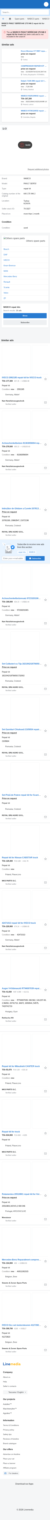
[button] (46, 4)
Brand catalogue (9, 1443)
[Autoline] (10, 18)
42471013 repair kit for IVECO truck (19, 923)
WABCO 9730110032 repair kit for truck (34, 111)
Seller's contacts (9, 1386)
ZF (5, 298)
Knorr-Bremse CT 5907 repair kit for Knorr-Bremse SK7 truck (34, 51)
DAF (5, 255)
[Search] (46, 12)
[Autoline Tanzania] (17, 4)
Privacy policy (8, 1430)
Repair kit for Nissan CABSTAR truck (20, 857)
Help (5, 1382)
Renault (7, 282)
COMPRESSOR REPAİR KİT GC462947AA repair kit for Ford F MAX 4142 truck (34, 66)
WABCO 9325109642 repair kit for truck (34, 96)
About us (6, 1377)
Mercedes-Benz (10, 276)
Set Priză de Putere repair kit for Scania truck (23, 795)
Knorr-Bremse (10, 265)
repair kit (27, 188)
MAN (6, 271)
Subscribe (36, 558)
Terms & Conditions (11, 1425)
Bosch (6, 249)
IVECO (7, 260)
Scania (6, 287)
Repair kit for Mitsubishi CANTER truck (21, 1066)
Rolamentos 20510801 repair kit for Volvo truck (24, 1194)
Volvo (6, 293)
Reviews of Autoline (11, 1439)
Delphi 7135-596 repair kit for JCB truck (34, 81)
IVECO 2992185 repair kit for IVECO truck (22, 377)
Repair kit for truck (11, 1132)
